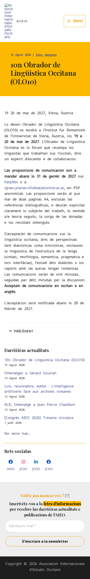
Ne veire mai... (17, 433)
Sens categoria (46, 54)
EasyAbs (12, 182)
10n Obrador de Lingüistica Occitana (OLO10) (44, 360)
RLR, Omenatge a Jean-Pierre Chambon (39, 404)
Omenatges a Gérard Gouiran (30, 373)
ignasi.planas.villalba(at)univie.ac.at (34, 188)
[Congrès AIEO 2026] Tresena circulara (38, 417)
